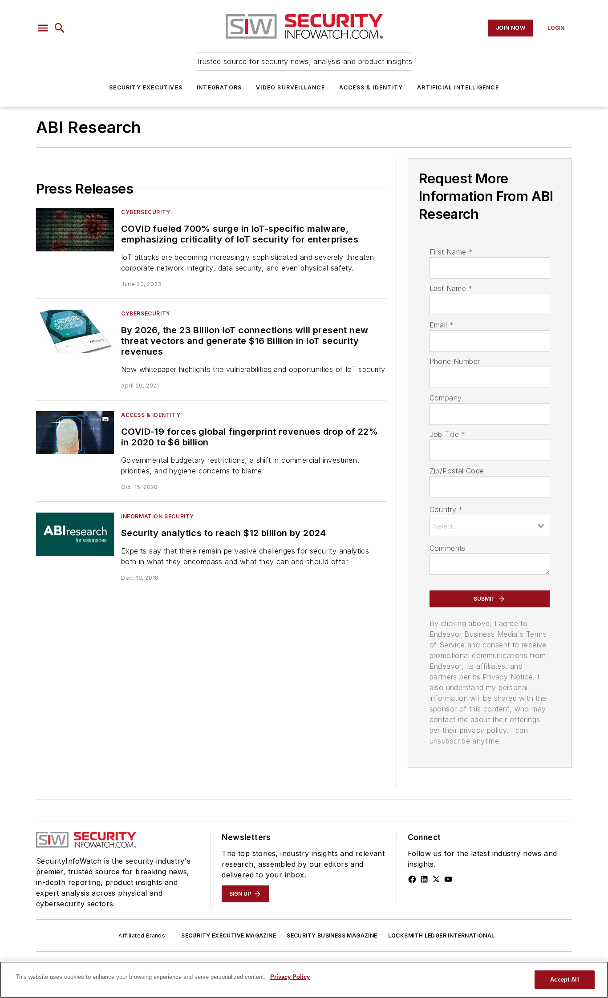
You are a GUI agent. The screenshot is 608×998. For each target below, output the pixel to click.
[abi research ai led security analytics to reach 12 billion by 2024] (75, 534)
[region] (304, 980)
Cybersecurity (145, 212)
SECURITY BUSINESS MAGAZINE (332, 935)
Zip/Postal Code (457, 470)
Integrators (219, 87)
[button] (42, 28)
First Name (451, 251)
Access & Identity (371, 87)
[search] (59, 28)
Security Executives (145, 87)
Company (446, 397)
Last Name (451, 288)
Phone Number (455, 361)
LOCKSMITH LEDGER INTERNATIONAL (441, 935)
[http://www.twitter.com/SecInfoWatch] (436, 879)
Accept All (564, 979)
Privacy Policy (290, 977)
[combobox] (490, 525)
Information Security (157, 516)
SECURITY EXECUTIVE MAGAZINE (228, 935)
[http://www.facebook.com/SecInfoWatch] (412, 879)
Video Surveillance (290, 87)
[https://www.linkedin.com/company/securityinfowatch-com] (424, 879)
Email (442, 324)
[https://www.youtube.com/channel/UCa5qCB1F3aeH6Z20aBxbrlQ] (448, 879)
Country (446, 509)
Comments (448, 548)
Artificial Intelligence (458, 87)
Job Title (448, 434)
